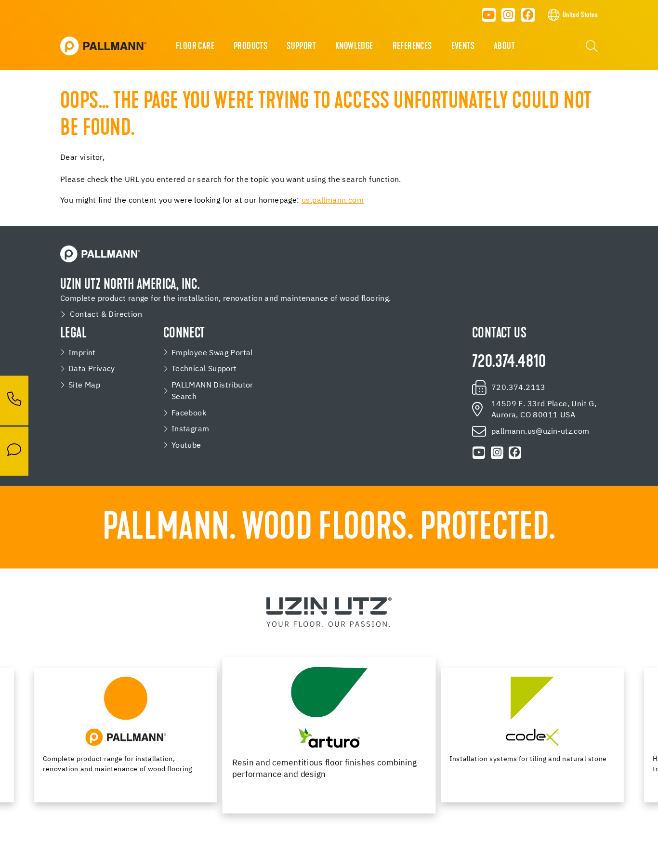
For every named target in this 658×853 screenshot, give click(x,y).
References (412, 47)
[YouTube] (489, 15)
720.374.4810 (509, 362)
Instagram (190, 429)
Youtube (186, 445)
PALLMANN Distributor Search (212, 391)
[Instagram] (508, 15)
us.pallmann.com (333, 201)
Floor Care (195, 47)
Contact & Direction (106, 314)
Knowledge (354, 47)
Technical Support (204, 369)
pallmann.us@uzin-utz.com (540, 431)
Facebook (188, 413)
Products (250, 47)
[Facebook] (528, 15)
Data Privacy (91, 369)
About (504, 47)
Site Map (84, 385)
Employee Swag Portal (212, 353)
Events (462, 47)
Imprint (82, 353)
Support (301, 47)
